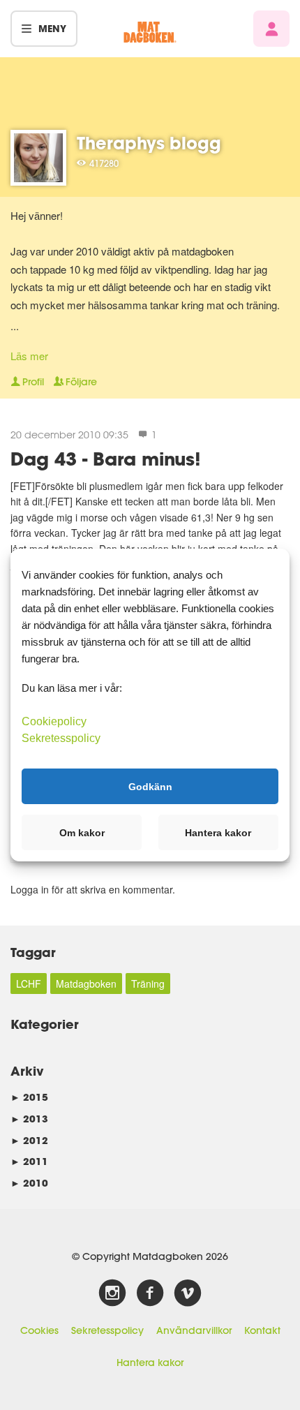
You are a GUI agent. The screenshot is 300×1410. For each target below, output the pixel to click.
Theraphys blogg (149, 142)
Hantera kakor (150, 1362)
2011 (29, 1161)
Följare (81, 382)
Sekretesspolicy (107, 1330)
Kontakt (262, 1330)
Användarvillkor (194, 1330)
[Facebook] (150, 1293)
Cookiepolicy (54, 721)
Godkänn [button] (150, 786)
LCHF (28, 983)
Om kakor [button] (82, 832)
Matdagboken (86, 983)
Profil (33, 382)
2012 (29, 1140)
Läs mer (29, 355)
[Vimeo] (188, 1293)
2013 (29, 1118)
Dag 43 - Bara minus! (105, 458)
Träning (148, 983)
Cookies (39, 1330)
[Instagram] (112, 1293)
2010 (29, 1182)
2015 (29, 1097)
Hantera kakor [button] (218, 832)
